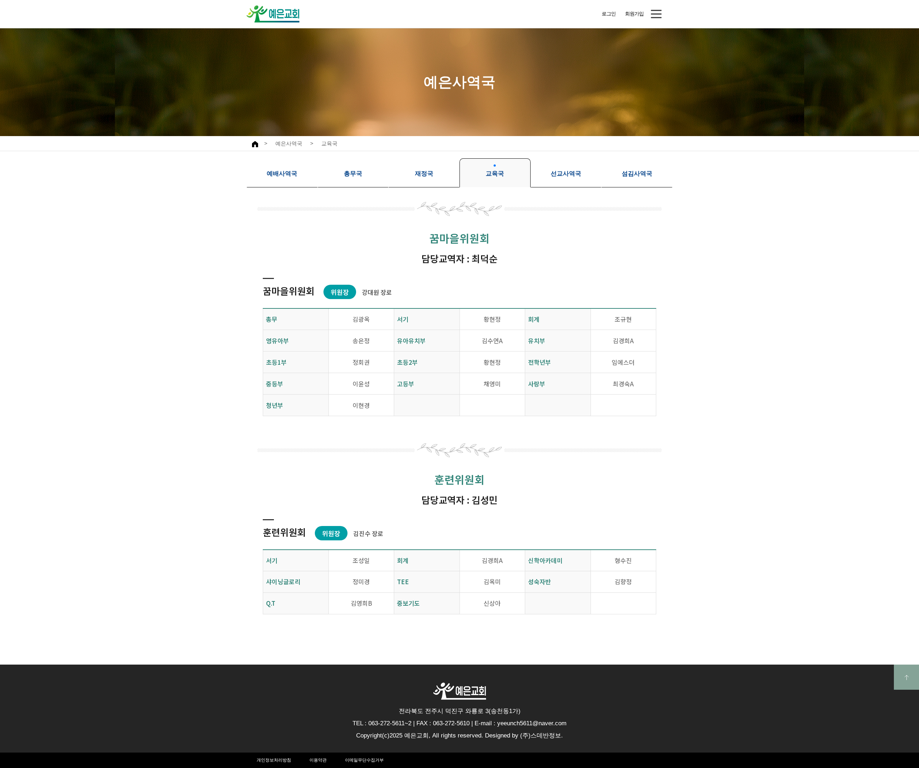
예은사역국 (288, 143)
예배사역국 (282, 173)
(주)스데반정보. (541, 735)
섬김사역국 (637, 173)
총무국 (353, 173)
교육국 (329, 143)
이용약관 (318, 760)
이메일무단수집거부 (364, 760)
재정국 (424, 173)
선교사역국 (566, 173)
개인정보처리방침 (274, 760)
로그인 (609, 14)
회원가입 (634, 14)
